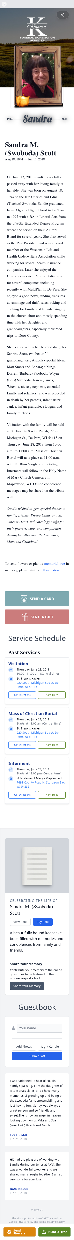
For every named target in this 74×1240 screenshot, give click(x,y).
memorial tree (54, 563)
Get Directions (22, 695)
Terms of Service (48, 1222)
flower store (51, 569)
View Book (20, 922)
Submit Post (37, 1056)
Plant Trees (51, 695)
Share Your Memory (26, 986)
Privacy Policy (25, 1222)
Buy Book (43, 922)
